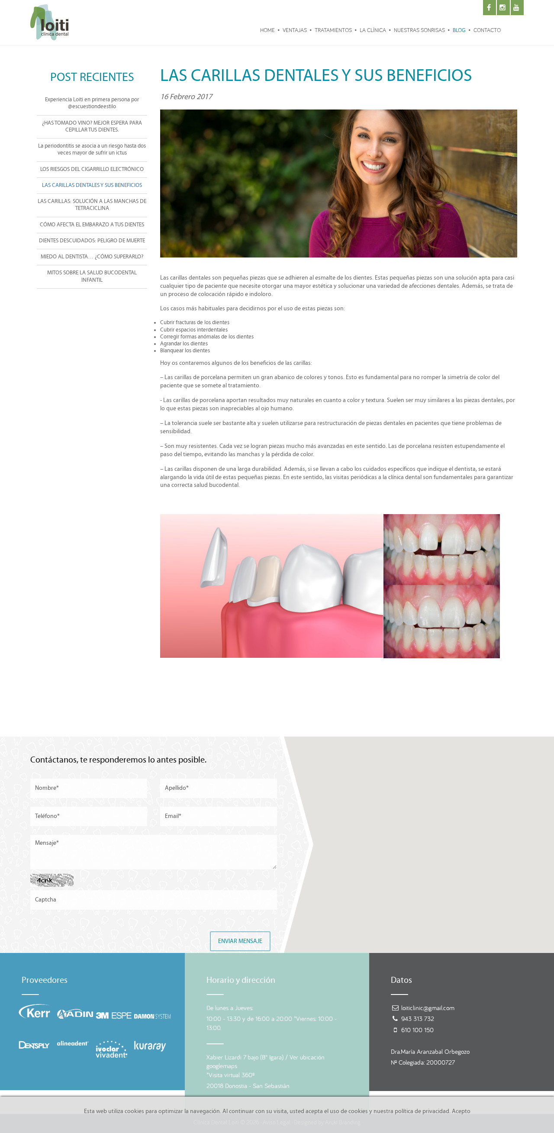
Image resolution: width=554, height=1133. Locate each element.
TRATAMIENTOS (333, 30)
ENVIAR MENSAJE (240, 941)
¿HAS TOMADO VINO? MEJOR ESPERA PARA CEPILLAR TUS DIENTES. (92, 126)
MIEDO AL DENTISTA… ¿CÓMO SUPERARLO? (92, 257)
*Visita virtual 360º (230, 1075)
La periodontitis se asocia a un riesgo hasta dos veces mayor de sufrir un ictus (92, 149)
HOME (267, 30)
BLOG (459, 30)
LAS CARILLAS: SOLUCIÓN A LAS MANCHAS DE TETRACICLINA (92, 205)
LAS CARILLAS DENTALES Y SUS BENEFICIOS (92, 185)
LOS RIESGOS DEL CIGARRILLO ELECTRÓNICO (92, 169)
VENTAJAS (295, 30)
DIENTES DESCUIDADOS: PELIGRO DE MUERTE (92, 241)
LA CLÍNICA (373, 30)
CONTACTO (487, 30)
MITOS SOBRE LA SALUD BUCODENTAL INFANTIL (92, 276)
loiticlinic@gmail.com (427, 1008)
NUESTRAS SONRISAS (419, 30)
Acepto (461, 1111)
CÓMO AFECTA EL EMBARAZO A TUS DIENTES (92, 225)
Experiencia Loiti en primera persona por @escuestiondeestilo (92, 103)
